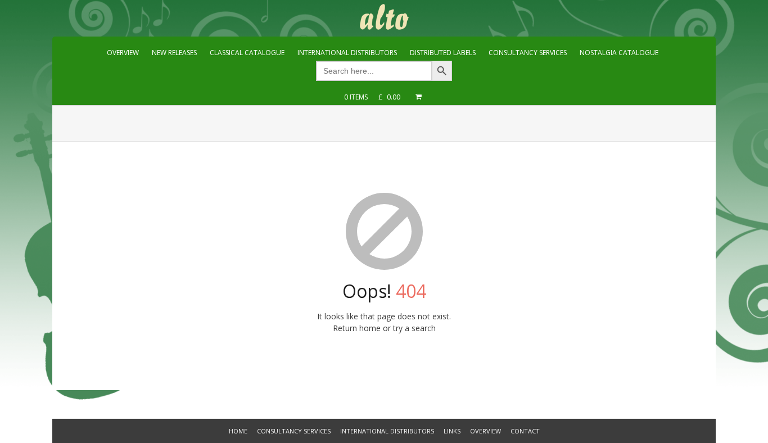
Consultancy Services (294, 431)
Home (238, 431)
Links (452, 431)
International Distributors (387, 431)
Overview (485, 431)
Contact (525, 431)
